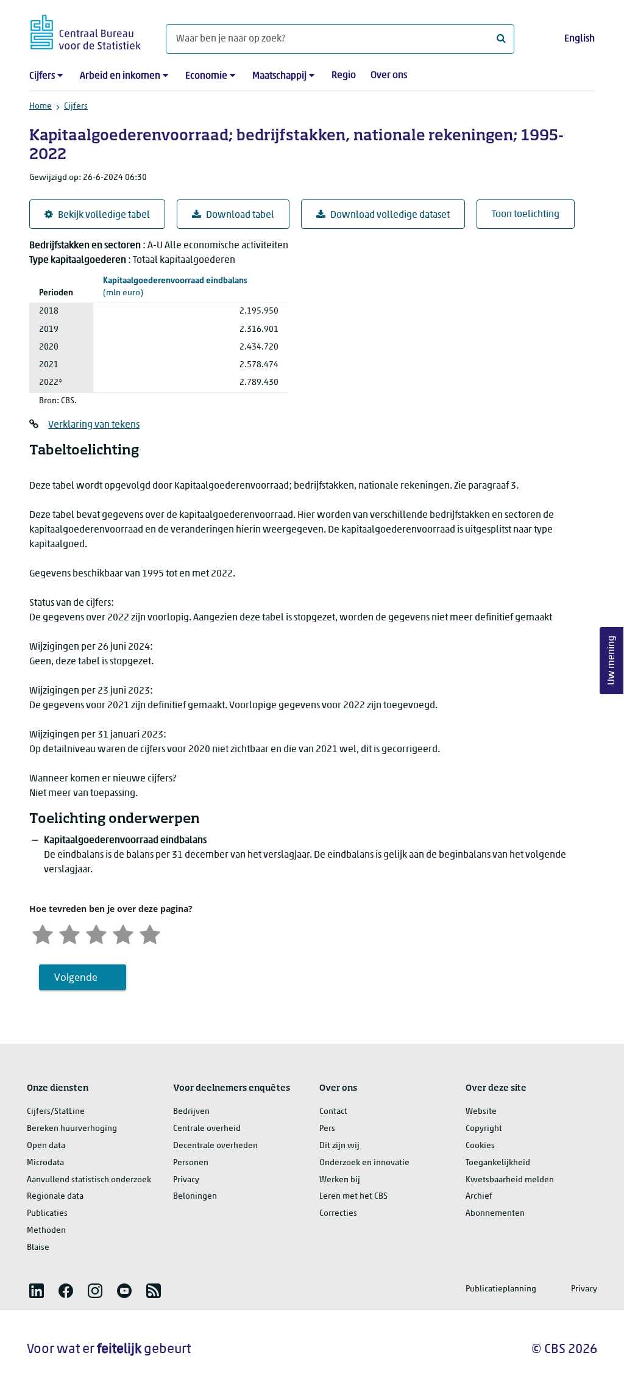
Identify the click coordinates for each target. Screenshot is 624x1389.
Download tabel (240, 215)
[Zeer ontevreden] (42, 933)
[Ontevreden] (69, 933)
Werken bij (339, 1180)
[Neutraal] (96, 933)
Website (481, 1112)
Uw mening (612, 660)
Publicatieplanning (501, 1289)
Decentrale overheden (215, 1146)
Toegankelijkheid (498, 1163)
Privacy (186, 1180)
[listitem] (36, 1291)
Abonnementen (495, 1214)
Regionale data (55, 1197)
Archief (479, 1197)
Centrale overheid (207, 1129)
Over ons (388, 76)
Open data (46, 1146)
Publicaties (47, 1214)
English (579, 39)
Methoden (46, 1231)
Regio (344, 76)
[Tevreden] (123, 933)
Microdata (45, 1163)
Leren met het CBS (353, 1197)
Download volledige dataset (390, 215)
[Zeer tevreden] (149, 933)
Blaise (38, 1248)
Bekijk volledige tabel (104, 215)
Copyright (484, 1129)
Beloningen (195, 1197)
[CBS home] (85, 30)
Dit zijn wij (339, 1146)
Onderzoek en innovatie (364, 1163)
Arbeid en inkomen (120, 76)
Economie (206, 76)
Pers (327, 1129)
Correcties (338, 1214)
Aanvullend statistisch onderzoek (89, 1180)
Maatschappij (279, 76)
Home (40, 106)
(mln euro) (175, 287)
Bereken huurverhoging (72, 1129)
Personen (190, 1163)
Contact (333, 1112)
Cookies (480, 1146)
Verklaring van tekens (94, 425)
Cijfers (42, 76)
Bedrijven (191, 1112)
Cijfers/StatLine (56, 1112)
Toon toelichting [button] (525, 215)
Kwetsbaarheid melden (510, 1180)
